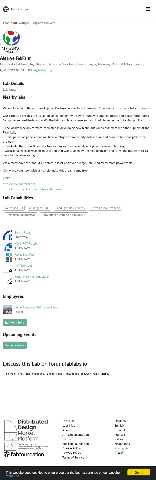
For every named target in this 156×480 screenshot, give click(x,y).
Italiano (119, 439)
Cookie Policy (71, 448)
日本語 (119, 453)
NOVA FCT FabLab (26, 243)
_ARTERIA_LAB (23, 265)
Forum (66, 439)
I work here (16, 322)
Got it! (139, 472)
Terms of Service (73, 457)
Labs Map (68, 425)
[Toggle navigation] (148, 9)
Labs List (68, 421)
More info (12, 475)
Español (120, 430)
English (119, 425)
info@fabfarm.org (41, 70)
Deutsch (120, 421)
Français (120, 434)
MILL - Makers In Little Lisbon (32, 276)
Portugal (23, 23)
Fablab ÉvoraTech (25, 254)
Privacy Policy (71, 453)
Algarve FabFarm (44, 23)
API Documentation (75, 434)
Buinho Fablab (23, 232)
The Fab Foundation (75, 443)
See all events (14, 345)
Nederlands (122, 443)
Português (121, 448)
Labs (6, 23)
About (66, 430)
